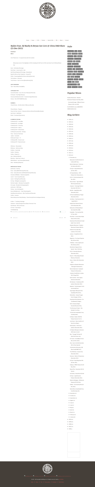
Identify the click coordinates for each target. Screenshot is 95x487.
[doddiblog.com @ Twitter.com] (38, 476)
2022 (70, 129)
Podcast (43, 40)
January (72, 417)
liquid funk (26, 211)
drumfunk (70, 61)
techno (80, 87)
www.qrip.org (15, 209)
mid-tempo (70, 79)
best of (79, 51)
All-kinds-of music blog (47, 11)
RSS (56, 40)
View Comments (46, 211)
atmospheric (70, 51)
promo (76, 82)
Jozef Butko (61, 479)
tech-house (74, 87)
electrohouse (75, 64)
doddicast (80, 56)
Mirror (12, 53)
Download (13, 51)
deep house (70, 56)
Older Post (61, 217)
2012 (70, 152)
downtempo (70, 58)
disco (75, 56)
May (71, 407)
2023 (70, 126)
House (32, 40)
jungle (72, 76)
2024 (70, 124)
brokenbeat (74, 53)
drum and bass (15, 211)
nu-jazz (69, 82)
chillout (80, 53)
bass (76, 51)
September (72, 398)
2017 (70, 140)
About (61, 40)
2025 (70, 121)
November (72, 393)
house (74, 74)
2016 (70, 143)
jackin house (79, 74)
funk (74, 69)
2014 (70, 148)
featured (70, 69)
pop (73, 82)
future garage (79, 69)
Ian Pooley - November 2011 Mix (77, 373)
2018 (70, 138)
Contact (67, 40)
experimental (21, 211)
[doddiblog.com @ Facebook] (50, 476)
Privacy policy (47, 482)
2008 (70, 424)
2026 (70, 119)
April (71, 409)
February (72, 414)
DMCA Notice (61, 482)
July (71, 402)
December (72, 157)
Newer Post (15, 217)
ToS (41, 482)
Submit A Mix (50, 40)
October (72, 395)
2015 (70, 145)
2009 (70, 421)
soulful (69, 87)
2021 (70, 131)
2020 (70, 133)
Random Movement (72, 84)
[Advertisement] (47, 29)
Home (27, 40)
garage (75, 71)
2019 (70, 136)
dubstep (78, 61)
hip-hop (69, 74)
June (71, 405)
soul (79, 84)
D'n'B (38, 40)
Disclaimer (55, 482)
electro (69, 64)
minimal (76, 79)
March (71, 412)
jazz (69, 76)
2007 (70, 426)
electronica (70, 66)
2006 (70, 428)
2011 (70, 155)
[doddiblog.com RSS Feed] (28, 476)
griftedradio (80, 71)
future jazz (70, 71)
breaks (69, 53)
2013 (70, 150)
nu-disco (81, 79)
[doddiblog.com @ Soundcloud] (63, 476)
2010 (70, 419)
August (71, 400)
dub (74, 61)
